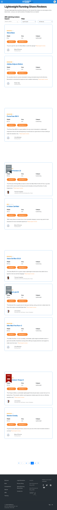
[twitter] (47, 485)
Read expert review (40, 46)
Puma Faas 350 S (13, 116)
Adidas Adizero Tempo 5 (15, 380)
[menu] (2, 1)
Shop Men (11, 41)
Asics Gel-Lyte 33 (13, 292)
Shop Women (22, 41)
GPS (6, 492)
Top (50, 504)
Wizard (6, 489)
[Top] (52, 504)
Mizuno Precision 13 (14, 171)
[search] (55, 2)
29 (35, 463)
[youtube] (44, 487)
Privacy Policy (20, 483)
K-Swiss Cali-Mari (13, 206)
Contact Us (19, 491)
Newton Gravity (12, 416)
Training (6, 495)
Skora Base (11, 33)
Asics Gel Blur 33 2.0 (14, 258)
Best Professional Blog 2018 (34, 489)
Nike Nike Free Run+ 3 (14, 325)
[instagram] (50, 485)
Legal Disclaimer (21, 480)
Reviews (7, 480)
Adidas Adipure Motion (15, 64)
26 (26, 463)
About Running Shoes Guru (20, 487)
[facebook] (43, 485)
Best (6, 483)
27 (29, 463)
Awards (31, 480)
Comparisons (8, 486)
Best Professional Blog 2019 (34, 484)
